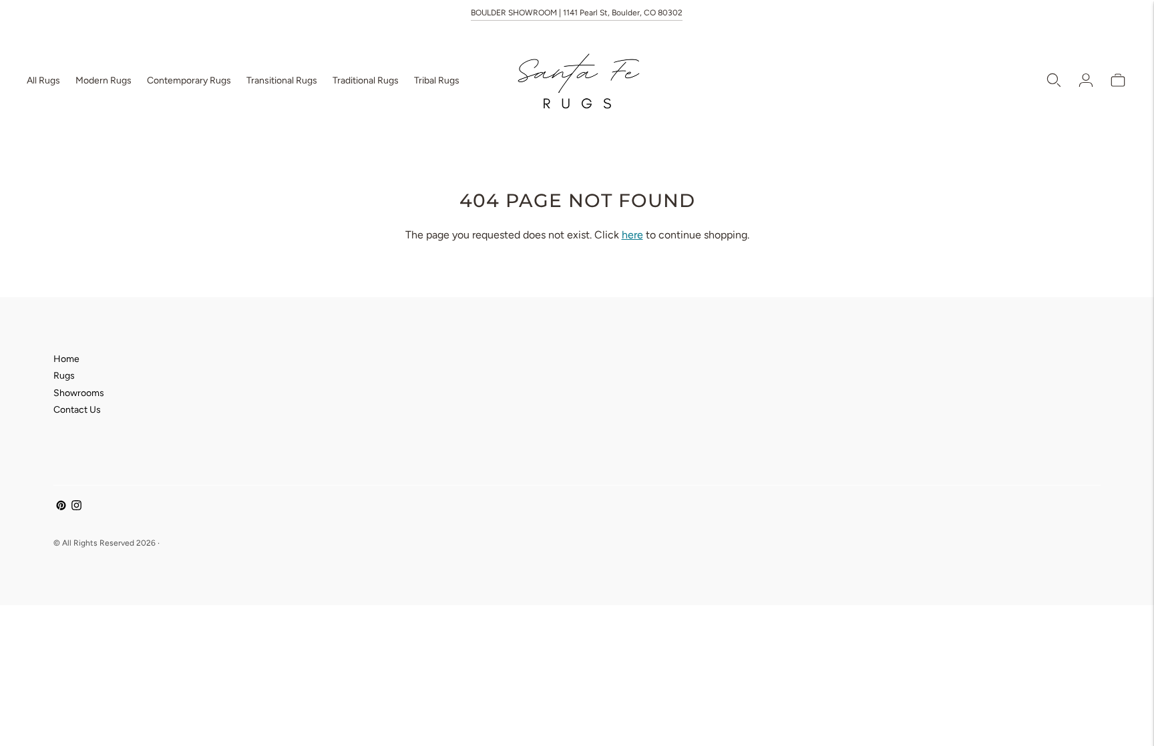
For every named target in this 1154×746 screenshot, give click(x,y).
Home (66, 359)
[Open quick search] (1053, 80)
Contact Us (77, 409)
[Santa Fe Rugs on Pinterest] (61, 507)
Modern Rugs (103, 80)
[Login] (1086, 80)
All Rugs (43, 80)
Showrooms (78, 393)
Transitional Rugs (281, 80)
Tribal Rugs (436, 80)
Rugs (64, 375)
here (632, 234)
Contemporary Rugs (189, 80)
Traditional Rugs (366, 80)
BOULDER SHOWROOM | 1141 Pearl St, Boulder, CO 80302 (577, 12)
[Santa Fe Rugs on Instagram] (76, 507)
